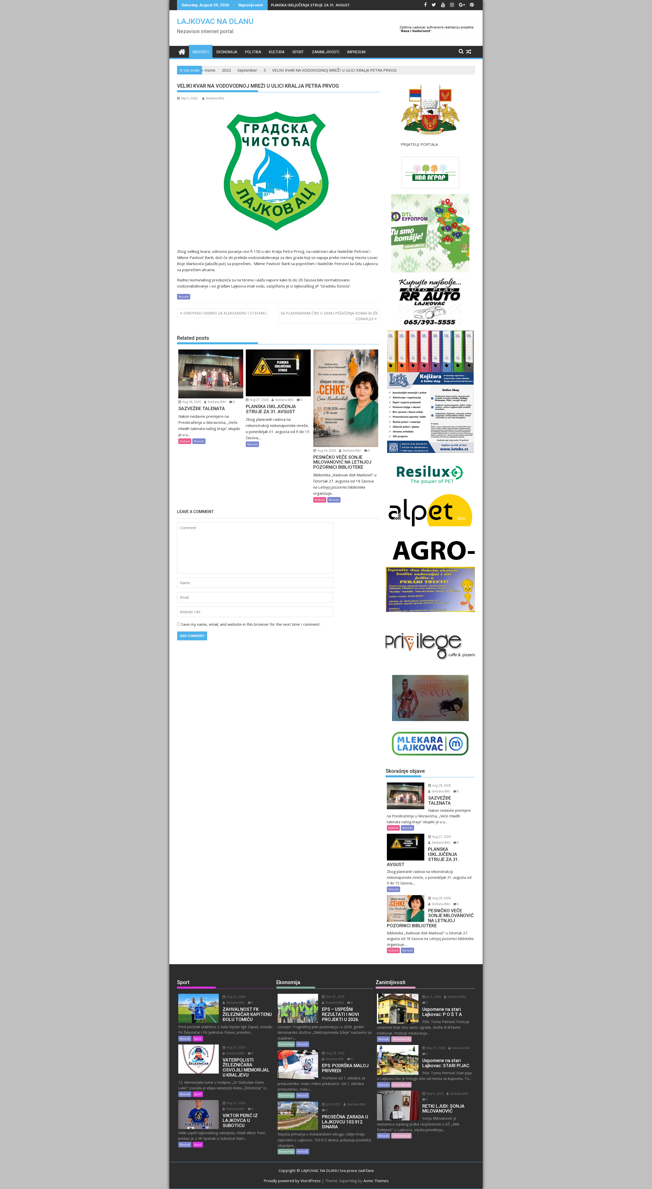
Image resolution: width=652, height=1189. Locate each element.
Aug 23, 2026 (235, 1103)
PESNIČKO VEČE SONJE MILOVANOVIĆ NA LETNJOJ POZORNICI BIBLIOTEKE (335, 5)
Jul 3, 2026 (433, 997)
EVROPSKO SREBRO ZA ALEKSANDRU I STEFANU (224, 313)
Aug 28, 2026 (191, 402)
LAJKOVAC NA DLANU (215, 21)
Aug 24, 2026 (235, 997)
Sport (298, 52)
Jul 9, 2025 (333, 1104)
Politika (253, 52)
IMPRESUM (356, 52)
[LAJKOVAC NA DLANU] (182, 51)
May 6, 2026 (434, 1093)
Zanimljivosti (325, 52)
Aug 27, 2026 (258, 400)
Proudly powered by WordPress (292, 1180)
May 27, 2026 (435, 1048)
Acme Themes (376, 1180)
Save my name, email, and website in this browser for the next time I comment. (250, 624)
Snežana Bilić (215, 98)
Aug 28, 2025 (335, 1053)
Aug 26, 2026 (326, 450)
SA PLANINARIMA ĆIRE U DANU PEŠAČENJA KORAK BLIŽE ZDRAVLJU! (329, 316)
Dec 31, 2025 (335, 997)
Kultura (276, 52)
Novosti (201, 52)
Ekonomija (226, 52)
